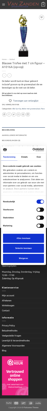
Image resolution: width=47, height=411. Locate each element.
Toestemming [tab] (9, 157)
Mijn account (8, 295)
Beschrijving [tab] (8, 130)
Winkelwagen (8, 305)
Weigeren (23, 258)
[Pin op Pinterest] (23, 114)
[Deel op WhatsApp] (4, 114)
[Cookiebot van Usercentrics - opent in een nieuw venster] (33, 149)
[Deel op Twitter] (14, 114)
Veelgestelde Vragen (11, 335)
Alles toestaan (23, 238)
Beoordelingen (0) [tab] (11, 140)
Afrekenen (6, 300)
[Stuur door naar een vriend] (18, 114)
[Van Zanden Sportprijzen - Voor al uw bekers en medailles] (23, 5)
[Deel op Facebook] (9, 114)
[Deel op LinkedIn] (28, 114)
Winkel (12, 59)
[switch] (40, 210)
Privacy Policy (8, 325)
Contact (6, 310)
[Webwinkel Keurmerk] (15, 375)
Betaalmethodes (9, 330)
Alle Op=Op (16, 109)
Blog (4, 350)
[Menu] (3, 4)
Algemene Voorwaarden (13, 345)
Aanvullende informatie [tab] (14, 135)
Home (4, 59)
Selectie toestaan (23, 248)
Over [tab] (39, 157)
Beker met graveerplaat (31, 109)
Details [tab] (24, 157)
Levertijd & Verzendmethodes (16, 340)
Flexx (43, 109)
